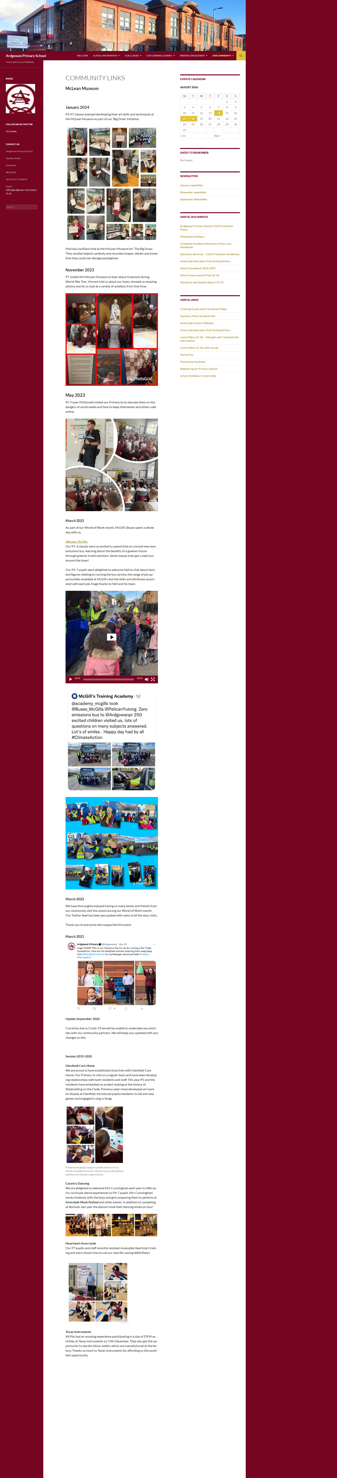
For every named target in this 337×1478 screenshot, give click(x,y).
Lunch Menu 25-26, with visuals (199, 347)
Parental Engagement (192, 55)
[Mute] (147, 679)
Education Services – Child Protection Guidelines (209, 254)
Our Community (221, 55)
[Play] (71, 679)
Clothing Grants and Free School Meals (203, 309)
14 (218, 113)
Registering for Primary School (198, 368)
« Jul (183, 135)
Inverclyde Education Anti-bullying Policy (205, 261)
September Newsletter (193, 199)
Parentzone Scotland (192, 361)
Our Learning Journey (159, 55)
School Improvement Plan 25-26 (199, 275)
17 (184, 118)
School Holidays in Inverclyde (198, 375)
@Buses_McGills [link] (77, 541)
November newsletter (193, 192)
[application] (112, 637)
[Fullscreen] (153, 679)
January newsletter (191, 185)
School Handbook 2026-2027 (198, 268)
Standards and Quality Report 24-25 (202, 282)
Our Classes (132, 55)
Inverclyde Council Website (197, 323)
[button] (111, 637)
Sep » (217, 135)
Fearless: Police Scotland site (197, 316)
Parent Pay (186, 354)
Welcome (82, 55)
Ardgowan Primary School (26, 55)
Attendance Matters (192, 236)
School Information (105, 55)
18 (193, 118)
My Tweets (11, 131)
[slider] (108, 679)
